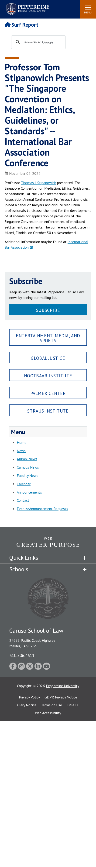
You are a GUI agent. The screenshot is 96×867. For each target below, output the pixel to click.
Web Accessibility (48, 713)
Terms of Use (51, 705)
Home (21, 442)
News (21, 450)
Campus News (28, 467)
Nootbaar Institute (48, 376)
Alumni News (27, 459)
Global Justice (48, 358)
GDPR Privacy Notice (61, 697)
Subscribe (48, 310)
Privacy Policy (29, 697)
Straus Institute (48, 411)
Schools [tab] (18, 569)
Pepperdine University (62, 685)
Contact (23, 500)
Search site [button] (12, 6)
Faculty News (27, 475)
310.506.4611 (21, 655)
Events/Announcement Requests (42, 508)
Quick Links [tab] (23, 557)
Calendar (24, 484)
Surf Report (24, 24)
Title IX (73, 705)
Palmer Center (48, 393)
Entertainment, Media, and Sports (48, 338)
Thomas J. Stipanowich (38, 182)
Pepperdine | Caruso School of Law (27, 6)
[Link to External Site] (48, 544)
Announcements (29, 492)
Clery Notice (26, 705)
